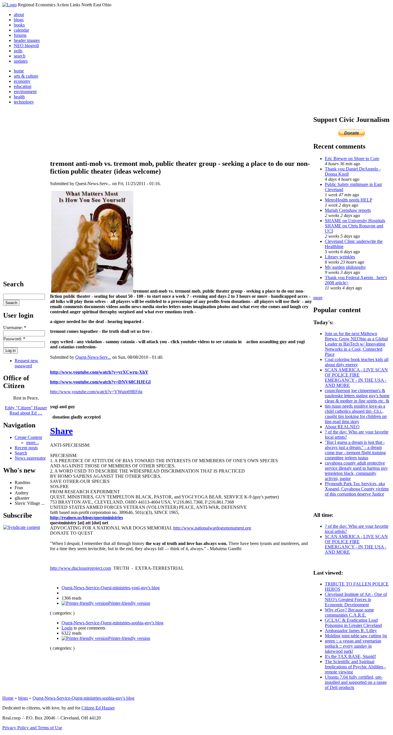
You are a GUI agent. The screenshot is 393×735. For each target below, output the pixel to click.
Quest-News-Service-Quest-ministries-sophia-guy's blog (112, 622)
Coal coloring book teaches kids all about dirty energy (356, 362)
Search (21, 452)
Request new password (26, 363)
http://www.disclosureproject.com (80, 568)
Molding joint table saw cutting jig (356, 635)
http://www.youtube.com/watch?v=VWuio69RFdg (96, 391)
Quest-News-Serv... (93, 357)
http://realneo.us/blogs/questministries (86, 517)
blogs (19, 19)
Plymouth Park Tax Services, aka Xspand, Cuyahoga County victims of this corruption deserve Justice (357, 488)
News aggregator (30, 458)
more (318, 297)
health (19, 96)
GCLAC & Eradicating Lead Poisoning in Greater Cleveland (353, 623)
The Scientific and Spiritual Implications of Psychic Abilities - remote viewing (355, 666)
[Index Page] (9, 4)
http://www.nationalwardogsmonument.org (212, 527)
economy (22, 81)
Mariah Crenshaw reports (348, 210)
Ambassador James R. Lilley (351, 630)
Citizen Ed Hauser (98, 707)
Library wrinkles (340, 256)
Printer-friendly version (129, 603)
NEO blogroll (26, 45)
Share (61, 431)
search (19, 55)
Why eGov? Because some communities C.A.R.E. (349, 612)
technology (24, 101)
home (19, 70)
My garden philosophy (345, 267)
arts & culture (26, 76)
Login (67, 627)
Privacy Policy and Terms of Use (32, 727)
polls (18, 50)
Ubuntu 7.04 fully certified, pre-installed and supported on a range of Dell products (356, 682)
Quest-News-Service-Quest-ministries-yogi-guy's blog (111, 587)
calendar (21, 30)
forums (20, 35)
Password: (14, 338)
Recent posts (26, 447)
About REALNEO (342, 426)
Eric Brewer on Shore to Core (352, 158)
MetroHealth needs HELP (348, 199)
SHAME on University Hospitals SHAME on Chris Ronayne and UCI (355, 225)
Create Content (28, 437)
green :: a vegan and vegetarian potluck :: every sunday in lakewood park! (353, 646)
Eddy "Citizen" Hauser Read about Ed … (26, 410)
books (19, 24)
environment (25, 91)
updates (21, 61)
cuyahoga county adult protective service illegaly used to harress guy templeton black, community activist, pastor (356, 470)
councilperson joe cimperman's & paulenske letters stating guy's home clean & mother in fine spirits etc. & (357, 395)
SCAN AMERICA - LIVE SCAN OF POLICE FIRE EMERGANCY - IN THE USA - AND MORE (356, 377)
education (22, 86)
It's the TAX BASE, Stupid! (350, 656)
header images (27, 40)
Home (8, 698)
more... (32, 442)
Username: (14, 327)
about (19, 14)
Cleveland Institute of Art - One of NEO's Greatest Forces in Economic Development (356, 599)
